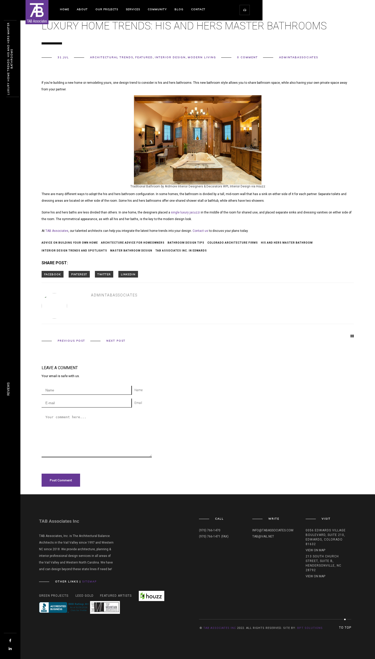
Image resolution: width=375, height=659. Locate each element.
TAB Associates (56, 231)
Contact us (200, 231)
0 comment (247, 57)
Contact (198, 9)
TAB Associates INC (219, 628)
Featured (144, 57)
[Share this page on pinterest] (79, 274)
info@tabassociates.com (272, 530)
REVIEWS (8, 389)
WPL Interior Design (237, 186)
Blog (178, 9)
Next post (116, 340)
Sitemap (89, 581)
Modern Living (202, 57)
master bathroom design (131, 250)
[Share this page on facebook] (53, 274)
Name (138, 390)
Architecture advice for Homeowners (133, 242)
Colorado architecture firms (232, 242)
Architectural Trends (111, 57)
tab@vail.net (263, 536)
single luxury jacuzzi (186, 212)
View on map (315, 550)
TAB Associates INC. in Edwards (181, 250)
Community (157, 9)
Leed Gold (85, 595)
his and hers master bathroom (287, 242)
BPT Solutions (310, 628)
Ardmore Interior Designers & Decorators (193, 186)
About (82, 9)
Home (64, 9)
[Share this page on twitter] (104, 274)
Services (133, 9)
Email (138, 403)
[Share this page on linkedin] (128, 274)
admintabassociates (298, 57)
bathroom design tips (186, 242)
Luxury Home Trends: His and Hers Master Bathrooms (10, 58)
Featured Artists (116, 595)
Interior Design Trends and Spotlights (74, 250)
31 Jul (63, 57)
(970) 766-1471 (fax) (214, 536)
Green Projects (53, 595)
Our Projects (106, 9)
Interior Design (170, 57)
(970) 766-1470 (209, 530)
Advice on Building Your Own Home (70, 242)
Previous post (71, 340)
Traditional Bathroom (145, 186)
